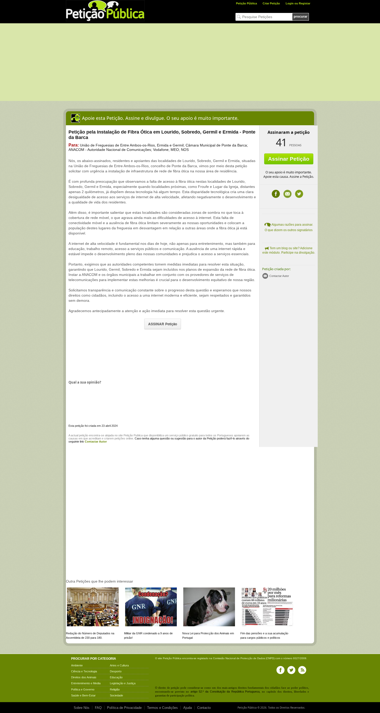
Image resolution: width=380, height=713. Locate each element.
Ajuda (187, 708)
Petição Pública (246, 3)
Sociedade (116, 695)
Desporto (115, 671)
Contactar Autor (279, 275)
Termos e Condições (162, 708)
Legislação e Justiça (122, 683)
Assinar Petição (288, 159)
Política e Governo (82, 689)
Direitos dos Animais (83, 677)
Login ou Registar (298, 3)
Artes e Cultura (119, 665)
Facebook (276, 194)
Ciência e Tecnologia (84, 671)
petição (83, 435)
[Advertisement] (190, 62)
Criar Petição (271, 3)
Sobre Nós (81, 708)
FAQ (98, 708)
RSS (302, 670)
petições (120, 438)
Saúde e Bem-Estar (83, 695)
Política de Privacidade (124, 708)
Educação (116, 677)
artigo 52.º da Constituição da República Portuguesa (225, 691)
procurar (300, 16)
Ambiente (77, 665)
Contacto (204, 708)
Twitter (299, 194)
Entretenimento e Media (86, 683)
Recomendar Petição (287, 194)
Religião (115, 689)
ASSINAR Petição (162, 323)
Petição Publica (133, 435)
